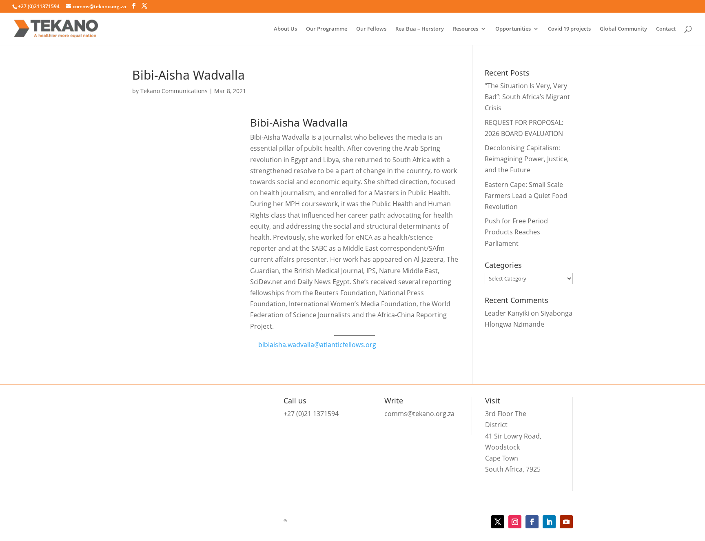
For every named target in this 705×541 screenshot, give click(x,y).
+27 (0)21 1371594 (311, 413)
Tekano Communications (174, 91)
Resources (465, 29)
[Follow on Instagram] (514, 521)
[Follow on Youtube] (566, 521)
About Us (285, 29)
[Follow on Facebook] (532, 521)
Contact (666, 29)
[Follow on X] (497, 521)
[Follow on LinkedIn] (549, 521)
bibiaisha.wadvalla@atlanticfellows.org (317, 344)
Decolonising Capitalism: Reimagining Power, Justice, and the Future (527, 158)
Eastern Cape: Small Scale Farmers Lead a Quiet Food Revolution (526, 195)
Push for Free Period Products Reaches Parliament (516, 231)
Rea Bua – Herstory (419, 29)
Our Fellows (371, 29)
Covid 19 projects (569, 29)
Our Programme (326, 29)
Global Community (623, 29)
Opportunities (513, 29)
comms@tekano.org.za (419, 413)
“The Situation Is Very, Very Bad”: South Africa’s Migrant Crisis (527, 96)
